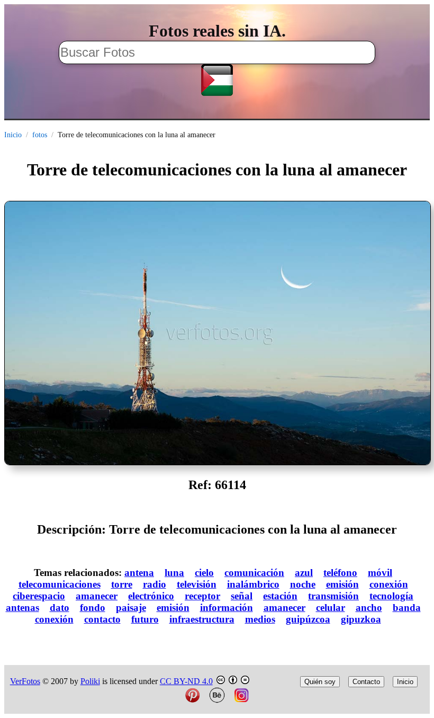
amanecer (96, 595)
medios (260, 619)
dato (59, 607)
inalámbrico (253, 584)
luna (174, 572)
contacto (102, 619)
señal (241, 595)
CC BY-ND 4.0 (186, 681)
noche (302, 584)
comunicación (254, 572)
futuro (145, 619)
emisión (342, 584)
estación (280, 595)
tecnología (391, 595)
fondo (92, 607)
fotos (39, 135)
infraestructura (201, 619)
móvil (380, 572)
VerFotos (25, 681)
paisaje (131, 607)
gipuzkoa (361, 619)
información (226, 607)
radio (154, 584)
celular (330, 607)
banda (407, 607)
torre (121, 584)
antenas (22, 607)
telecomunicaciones (60, 584)
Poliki (90, 681)
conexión (388, 584)
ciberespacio (39, 595)
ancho (369, 607)
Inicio (13, 135)
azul (304, 572)
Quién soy (320, 682)
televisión (196, 584)
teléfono (340, 572)
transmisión (333, 595)
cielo (204, 572)
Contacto (366, 682)
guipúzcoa (308, 619)
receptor (202, 595)
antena (139, 572)
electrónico (151, 595)
